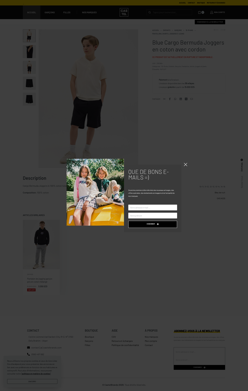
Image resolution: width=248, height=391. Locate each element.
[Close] (185, 164)
